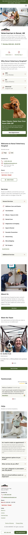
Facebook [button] (3, 517)
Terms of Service (9, 523)
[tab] (12, 363)
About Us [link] (3, 510)
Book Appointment (20, 532)
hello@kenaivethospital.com (10, 497)
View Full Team (14, 368)
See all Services (5, 249)
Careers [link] (3, 512)
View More (14, 308)
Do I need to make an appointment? (13, 442)
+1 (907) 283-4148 (7, 494)
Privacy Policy (19, 523)
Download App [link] (4, 515)
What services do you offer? (10, 464)
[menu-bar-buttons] (26, 6)
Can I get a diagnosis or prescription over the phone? (13, 469)
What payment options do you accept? (11, 458)
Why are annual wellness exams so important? (12, 475)
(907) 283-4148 (7, 532)
